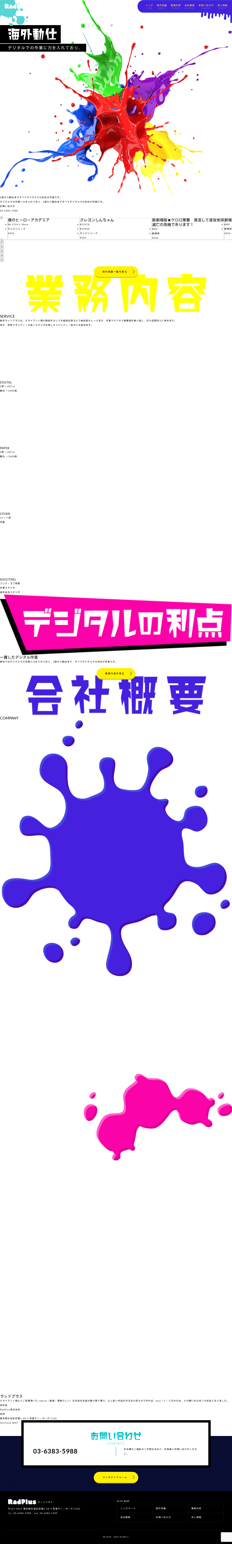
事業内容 (196, 1508)
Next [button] (1, 240)
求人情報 (222, 6)
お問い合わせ (206, 6)
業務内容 (176, 6)
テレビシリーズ (17, 228)
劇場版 (156, 233)
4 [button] (2, 255)
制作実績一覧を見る (114, 271)
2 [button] (2, 246)
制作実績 (162, 6)
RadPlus (16, 6)
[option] (44, 229)
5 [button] (2, 260)
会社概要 (190, 6)
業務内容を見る (115, 673)
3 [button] (2, 251)
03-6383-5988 (9, 210)
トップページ (128, 1508)
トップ (149, 6)
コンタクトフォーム (114, 1477)
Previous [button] (1, 217)
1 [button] (2, 242)
